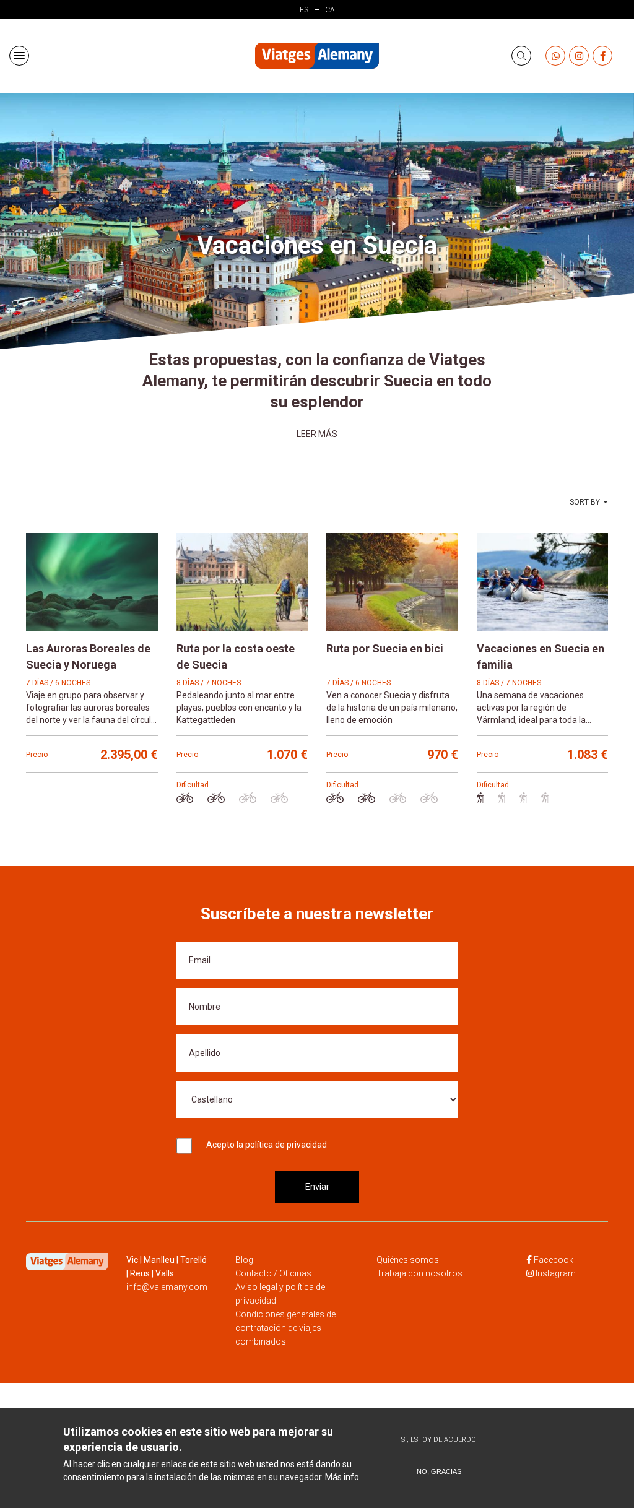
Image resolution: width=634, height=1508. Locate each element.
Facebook (553, 1260)
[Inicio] (317, 56)
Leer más (317, 434)
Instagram (556, 1273)
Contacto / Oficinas (273, 1273)
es (304, 10)
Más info (342, 1477)
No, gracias (439, 1471)
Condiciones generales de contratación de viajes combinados (285, 1327)
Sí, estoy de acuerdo (438, 1440)
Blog (244, 1260)
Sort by (585, 502)
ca (330, 10)
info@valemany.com (166, 1287)
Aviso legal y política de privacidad (280, 1294)
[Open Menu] (19, 55)
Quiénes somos (407, 1260)
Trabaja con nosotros (419, 1273)
